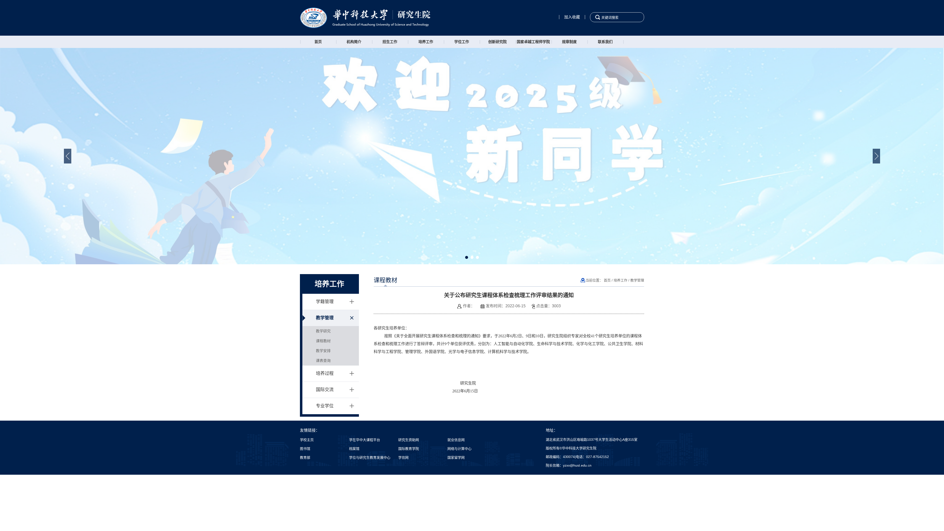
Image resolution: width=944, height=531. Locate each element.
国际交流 (325, 389)
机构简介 (354, 42)
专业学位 (325, 405)
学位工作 (461, 42)
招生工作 (390, 42)
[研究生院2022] (365, 17)
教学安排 (323, 351)
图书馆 (305, 449)
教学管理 (325, 317)
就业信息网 (456, 440)
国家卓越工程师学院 (533, 42)
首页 (318, 42)
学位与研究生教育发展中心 (369, 457)
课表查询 (323, 360)
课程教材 (323, 341)
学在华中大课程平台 (364, 440)
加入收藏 (572, 17)
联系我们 (605, 42)
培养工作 (425, 42)
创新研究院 (497, 42)
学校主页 (307, 440)
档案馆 (354, 449)
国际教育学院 (408, 449)
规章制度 (569, 42)
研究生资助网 (408, 440)
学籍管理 (325, 301)
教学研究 (323, 331)
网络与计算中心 (459, 449)
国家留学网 (456, 457)
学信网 (403, 457)
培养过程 (325, 373)
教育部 (305, 457)
